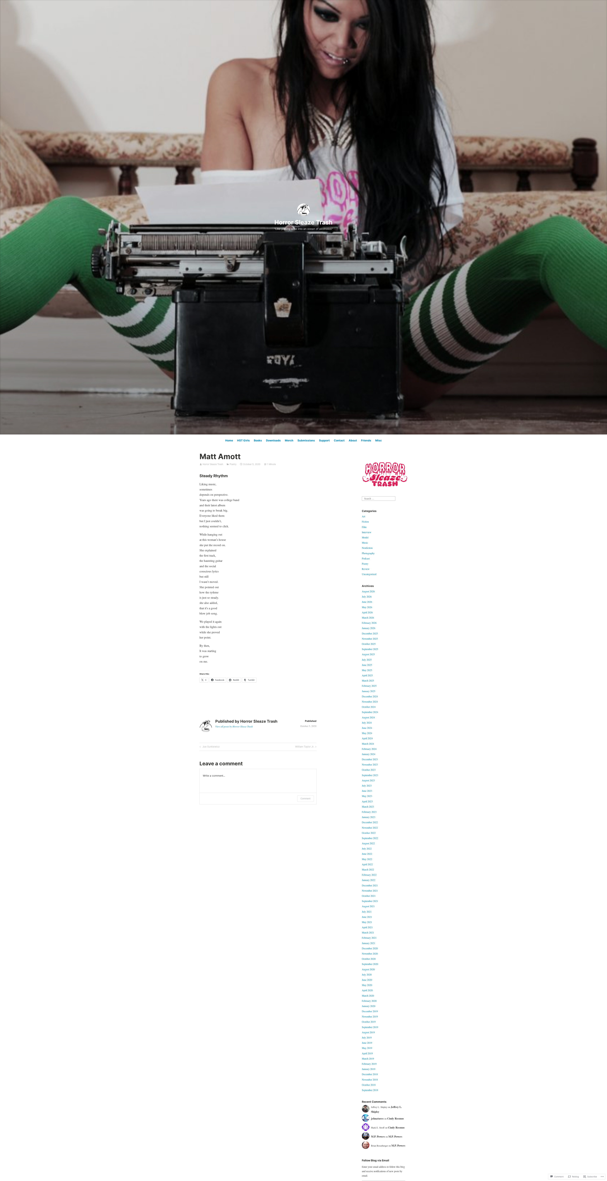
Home (229, 440)
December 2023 (370, 759)
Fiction (365, 521)
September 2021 (370, 901)
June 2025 (367, 664)
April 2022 (367, 864)
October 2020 (369, 958)
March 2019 (368, 1058)
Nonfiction (367, 547)
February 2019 (369, 1063)
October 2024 (369, 706)
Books (258, 440)
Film (364, 527)
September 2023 (370, 775)
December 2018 (370, 1074)
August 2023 (368, 780)
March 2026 (368, 617)
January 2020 (368, 1006)
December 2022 (370, 822)
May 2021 (367, 922)
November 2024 (370, 701)
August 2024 (368, 717)
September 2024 (370, 712)
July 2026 (367, 596)
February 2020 (369, 1000)
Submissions (306, 440)
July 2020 (367, 974)
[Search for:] (378, 498)
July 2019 (367, 1037)
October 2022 (369, 832)
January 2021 (368, 943)
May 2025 (367, 670)
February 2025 (369, 685)
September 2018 (370, 1090)
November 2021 (370, 890)
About (353, 440)
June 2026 (367, 601)
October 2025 (369, 643)
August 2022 (368, 843)
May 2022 (367, 859)
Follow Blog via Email (375, 1160)
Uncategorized (369, 574)
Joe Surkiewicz (209, 747)
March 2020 (368, 995)
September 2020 (370, 964)
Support (324, 440)
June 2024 (367, 727)
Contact (339, 440)
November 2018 (370, 1079)
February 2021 (369, 937)
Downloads (273, 440)
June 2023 (367, 790)
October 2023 (369, 769)
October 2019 (369, 1021)
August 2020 (368, 969)
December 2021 (370, 885)
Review (366, 568)
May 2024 (367, 733)
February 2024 (369, 748)
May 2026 (367, 607)
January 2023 (368, 817)
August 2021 (368, 906)
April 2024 (367, 738)
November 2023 (370, 764)
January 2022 (368, 880)
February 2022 (369, 874)
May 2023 (367, 796)
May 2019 (367, 1048)
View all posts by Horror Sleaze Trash (234, 726)
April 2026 (367, 612)
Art (363, 516)
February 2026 (369, 622)
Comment (305, 798)
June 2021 (367, 916)
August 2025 (368, 654)
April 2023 (367, 801)
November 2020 (370, 953)
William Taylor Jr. (304, 747)
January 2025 (368, 691)
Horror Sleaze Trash (303, 222)
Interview (366, 532)
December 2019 (370, 1011)
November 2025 (370, 638)
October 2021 (369, 895)
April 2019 (367, 1053)
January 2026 (368, 628)
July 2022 (367, 848)
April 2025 (367, 675)
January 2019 (368, 1069)
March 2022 (368, 869)
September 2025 (370, 649)
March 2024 (368, 743)
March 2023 (368, 806)
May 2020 (367, 985)
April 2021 (367, 927)
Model (365, 537)
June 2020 (367, 979)
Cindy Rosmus (395, 1118)
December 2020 (370, 948)
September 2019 (370, 1027)
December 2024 (370, 696)
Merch (289, 440)
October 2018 (369, 1084)
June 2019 (367, 1042)
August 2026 (368, 591)
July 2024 (367, 722)
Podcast (366, 558)
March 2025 (368, 680)
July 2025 (367, 659)
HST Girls (243, 440)
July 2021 (367, 911)
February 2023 (369, 811)
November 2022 (370, 827)
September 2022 (370, 838)
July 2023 (367, 785)
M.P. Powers (378, 1136)
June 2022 (367, 853)
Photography (368, 553)
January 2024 (368, 754)
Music (365, 542)
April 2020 (367, 990)
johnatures (377, 1118)
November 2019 (370, 1016)
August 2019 (368, 1032)
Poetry (233, 464)
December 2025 (370, 633)
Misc (378, 440)
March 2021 (368, 932)
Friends (366, 440)
